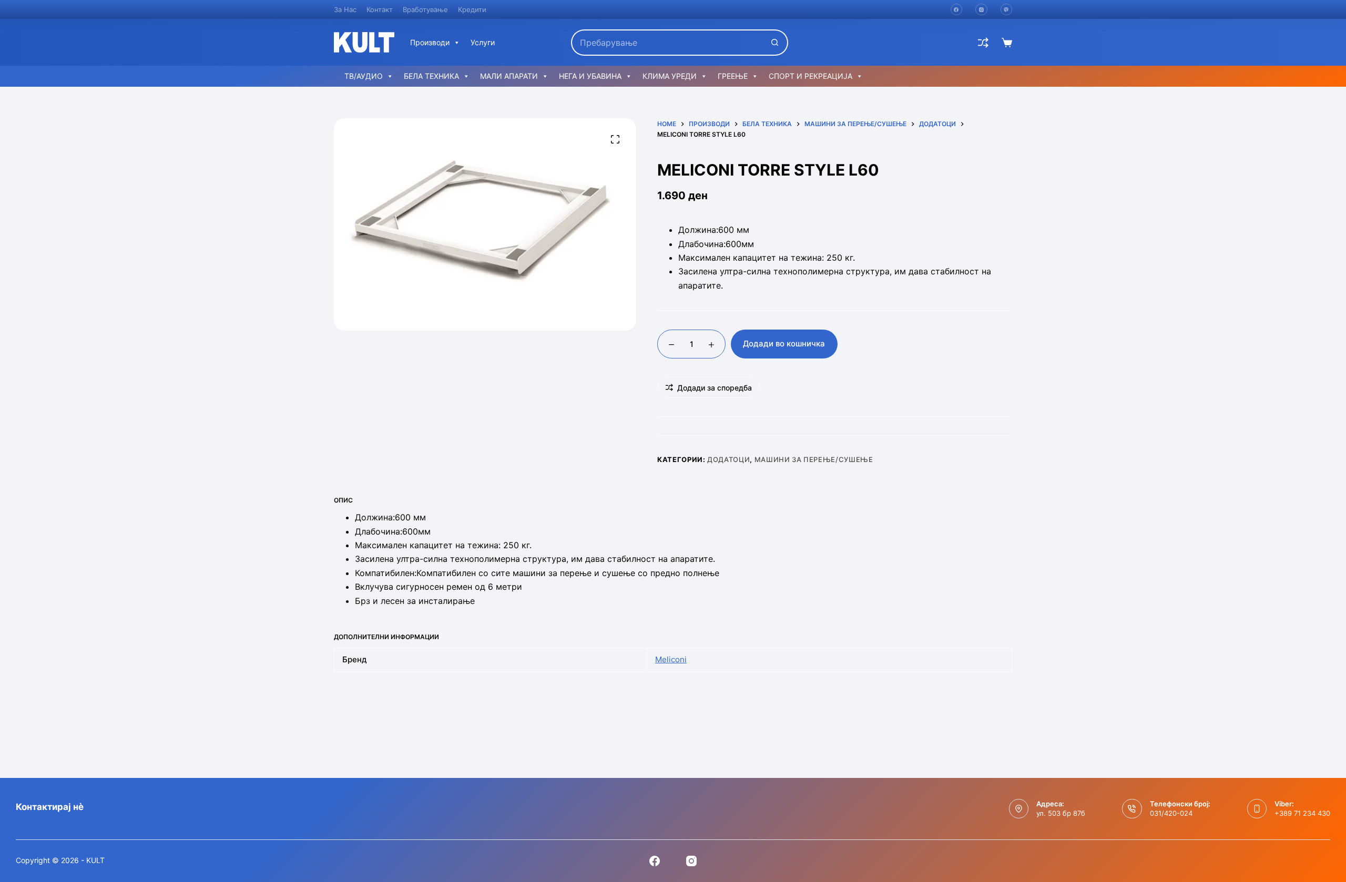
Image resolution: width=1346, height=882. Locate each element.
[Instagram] (981, 10)
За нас (345, 9)
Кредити (472, 9)
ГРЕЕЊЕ (733, 75)
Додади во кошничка (784, 343)
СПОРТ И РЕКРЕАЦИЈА (810, 75)
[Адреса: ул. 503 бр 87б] (1019, 809)
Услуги (483, 42)
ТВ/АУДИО (363, 75)
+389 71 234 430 (1302, 813)
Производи (430, 42)
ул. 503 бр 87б (1060, 813)
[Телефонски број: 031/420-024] (1132, 809)
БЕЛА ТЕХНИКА (431, 75)
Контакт (379, 9)
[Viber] (1007, 10)
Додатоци (728, 459)
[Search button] (775, 42)
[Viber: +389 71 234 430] (1257, 809)
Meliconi (671, 659)
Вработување (425, 9)
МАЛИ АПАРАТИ (509, 75)
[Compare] (983, 42)
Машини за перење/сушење (813, 459)
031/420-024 (1171, 813)
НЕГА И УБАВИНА (590, 75)
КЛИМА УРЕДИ (670, 75)
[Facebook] (957, 10)
